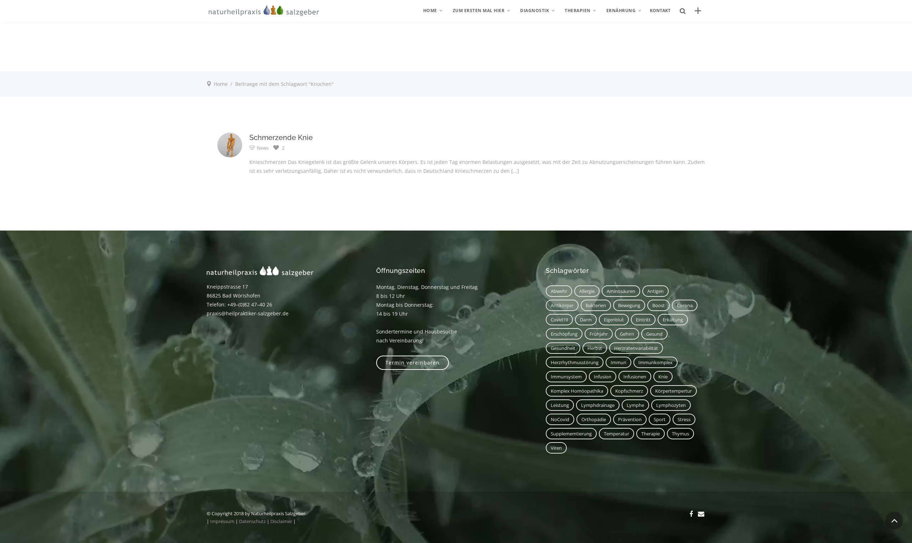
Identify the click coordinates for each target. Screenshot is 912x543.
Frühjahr (599, 334)
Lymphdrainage (598, 405)
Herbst (594, 348)
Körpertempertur (673, 391)
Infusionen (634, 376)
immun (618, 362)
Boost (658, 305)
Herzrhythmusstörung (574, 362)
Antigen (655, 291)
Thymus (680, 433)
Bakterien (596, 305)
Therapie (650, 433)
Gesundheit (563, 348)
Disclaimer (281, 521)
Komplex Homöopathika (577, 391)
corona (685, 305)
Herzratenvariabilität (636, 348)
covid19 (559, 319)
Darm (586, 319)
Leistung (560, 405)
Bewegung (629, 305)
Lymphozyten (671, 405)
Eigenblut (614, 319)
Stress (684, 419)
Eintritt (643, 319)
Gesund (654, 334)
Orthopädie (593, 419)
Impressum (222, 521)
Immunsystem (566, 376)
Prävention (630, 419)
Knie (663, 376)
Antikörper (562, 305)
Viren (556, 448)
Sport (659, 419)
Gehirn (627, 334)
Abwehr (559, 291)
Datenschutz (252, 521)
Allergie (587, 291)
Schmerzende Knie (281, 137)
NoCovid (560, 419)
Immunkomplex (655, 362)
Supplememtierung (571, 433)
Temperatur (616, 433)
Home (221, 84)
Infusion (602, 376)
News (263, 148)
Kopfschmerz (629, 391)
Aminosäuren (621, 291)
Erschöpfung (564, 334)
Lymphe (635, 405)
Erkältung (673, 319)
